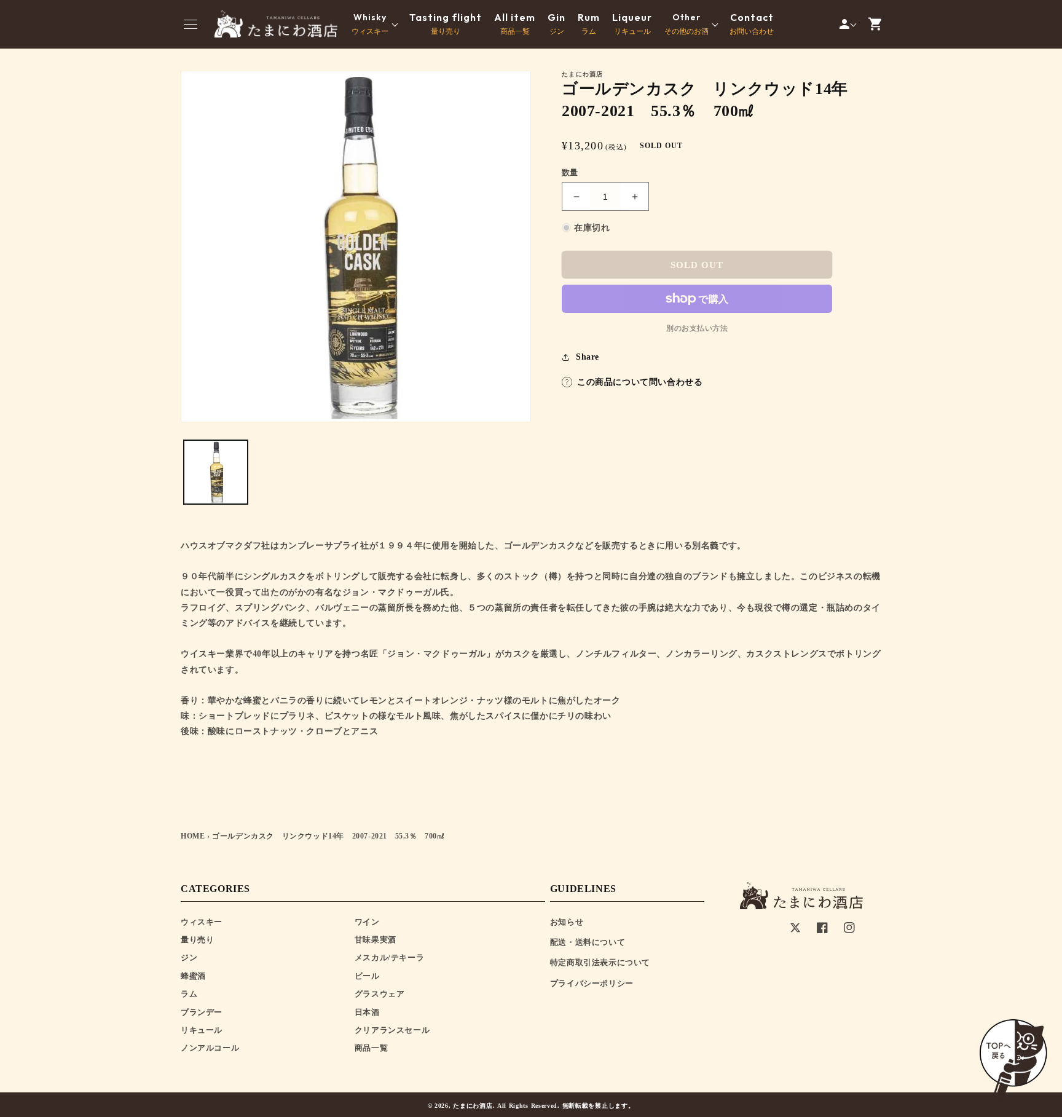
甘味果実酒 (375, 939)
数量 (570, 172)
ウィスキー (201, 921)
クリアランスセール (392, 1030)
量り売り (445, 24)
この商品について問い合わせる (639, 382)
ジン (556, 24)
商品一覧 (514, 24)
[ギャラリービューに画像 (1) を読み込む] (216, 472)
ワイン (367, 921)
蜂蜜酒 (193, 976)
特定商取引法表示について (600, 962)
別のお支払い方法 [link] (697, 328)
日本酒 (367, 1012)
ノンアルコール (210, 1047)
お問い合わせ (752, 24)
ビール (367, 976)
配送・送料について (587, 942)
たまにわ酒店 (472, 1105)
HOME (193, 836)
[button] (190, 23)
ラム (589, 24)
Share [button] (587, 356)
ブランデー (201, 1012)
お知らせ (566, 921)
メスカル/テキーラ (389, 957)
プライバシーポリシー (592, 983)
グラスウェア (380, 993)
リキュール (632, 24)
